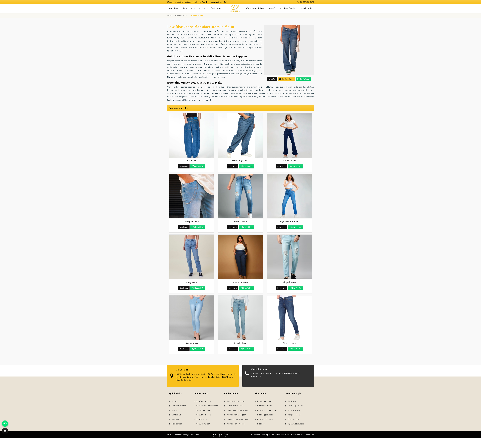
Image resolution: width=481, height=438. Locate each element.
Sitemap (175, 419)
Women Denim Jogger (236, 415)
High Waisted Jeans (296, 424)
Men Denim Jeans (203, 401)
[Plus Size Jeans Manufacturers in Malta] (240, 257)
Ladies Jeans (188, 8)
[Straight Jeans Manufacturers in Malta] (240, 317)
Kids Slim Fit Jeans (265, 419)
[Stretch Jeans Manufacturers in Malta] (289, 317)
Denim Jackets (217, 8)
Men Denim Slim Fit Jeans (207, 406)
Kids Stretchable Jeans (267, 410)
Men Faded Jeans (203, 419)
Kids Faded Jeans (264, 406)
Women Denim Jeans (236, 401)
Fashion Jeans (293, 419)
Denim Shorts (274, 8)
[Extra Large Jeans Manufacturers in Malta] (240, 135)
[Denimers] (234, 8)
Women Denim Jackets (255, 8)
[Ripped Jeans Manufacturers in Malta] (289, 257)
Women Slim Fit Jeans (236, 424)
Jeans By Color (290, 8)
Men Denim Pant (203, 424)
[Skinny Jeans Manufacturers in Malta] (191, 317)
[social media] (214, 434)
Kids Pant (261, 424)
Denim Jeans (173, 8)
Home (169, 15)
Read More (184, 166)
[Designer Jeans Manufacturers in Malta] (191, 196)
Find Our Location (184, 380)
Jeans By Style (306, 8)
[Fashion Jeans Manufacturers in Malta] (240, 196)
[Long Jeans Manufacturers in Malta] (191, 257)
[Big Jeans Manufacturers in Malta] (191, 135)
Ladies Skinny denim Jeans (238, 419)
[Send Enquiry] (289, 50)
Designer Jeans (294, 415)
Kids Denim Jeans (264, 401)
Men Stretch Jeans (204, 415)
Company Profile (179, 406)
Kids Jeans (202, 8)
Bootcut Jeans (294, 410)
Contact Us (256, 376)
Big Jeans (292, 401)
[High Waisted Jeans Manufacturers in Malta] (289, 196)
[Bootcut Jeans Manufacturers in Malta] (289, 135)
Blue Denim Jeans (203, 410)
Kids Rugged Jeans (265, 415)
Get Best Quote (287, 79)
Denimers (178, 434)
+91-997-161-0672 (306, 2)
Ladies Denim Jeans (235, 406)
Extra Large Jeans (295, 406)
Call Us (272, 79)
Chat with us (304, 79)
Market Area (177, 424)
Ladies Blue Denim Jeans (237, 410)
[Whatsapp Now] (5, 423)
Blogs (174, 410)
